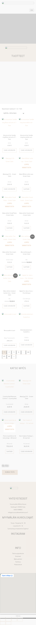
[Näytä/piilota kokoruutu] (8, 619)
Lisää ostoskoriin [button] (9, 150)
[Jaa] (14, 619)
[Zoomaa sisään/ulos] (2, 619)
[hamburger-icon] (32, 10)
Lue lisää (26, 189)
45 (4, 357)
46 (9, 357)
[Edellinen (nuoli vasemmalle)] (2, 623)
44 (28, 352)
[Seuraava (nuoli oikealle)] (8, 623)
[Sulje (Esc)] (20, 619)
